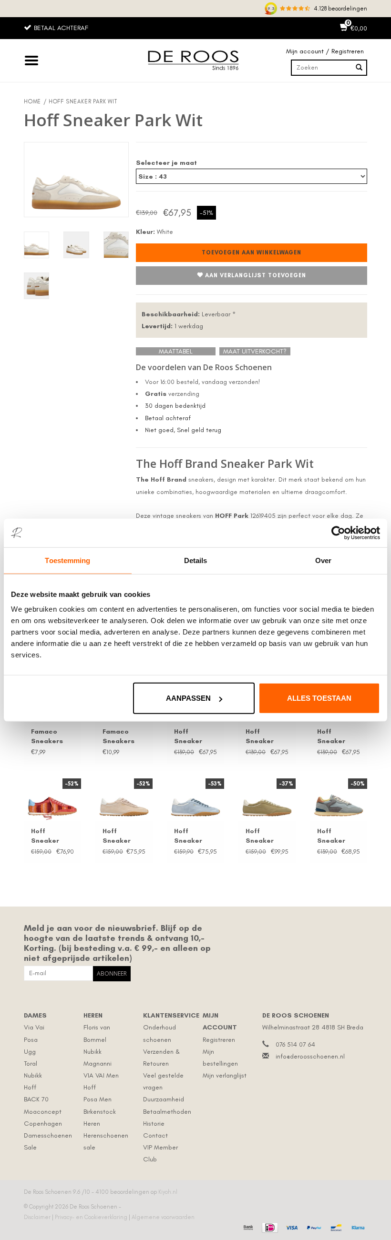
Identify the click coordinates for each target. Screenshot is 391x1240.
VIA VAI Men (101, 1075)
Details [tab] (195, 560)
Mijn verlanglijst (225, 1075)
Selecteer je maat (166, 163)
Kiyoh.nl (167, 1192)
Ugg (30, 1052)
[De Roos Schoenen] (195, 60)
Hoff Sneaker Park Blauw (335, 736)
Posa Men (97, 1099)
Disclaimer (38, 1217)
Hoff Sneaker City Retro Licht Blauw (336, 836)
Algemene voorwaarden (163, 1217)
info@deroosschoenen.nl (310, 1056)
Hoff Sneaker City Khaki (262, 736)
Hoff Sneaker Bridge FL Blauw (189, 836)
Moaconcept (43, 1112)
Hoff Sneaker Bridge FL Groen (261, 836)
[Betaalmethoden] (247, 1226)
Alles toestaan (319, 698)
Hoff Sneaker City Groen (192, 736)
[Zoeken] (359, 68)
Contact (155, 1135)
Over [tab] (323, 560)
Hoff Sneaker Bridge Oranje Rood (51, 836)
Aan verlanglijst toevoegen (255, 275)
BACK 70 (36, 1099)
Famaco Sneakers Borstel (47, 736)
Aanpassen (188, 698)
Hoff (30, 1087)
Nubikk (33, 1075)
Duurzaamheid (163, 1099)
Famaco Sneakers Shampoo (118, 736)
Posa (31, 1040)
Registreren (219, 1040)
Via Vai (34, 1027)
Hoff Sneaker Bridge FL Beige (118, 836)
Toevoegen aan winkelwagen (251, 252)
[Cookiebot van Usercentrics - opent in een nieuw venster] (338, 532)
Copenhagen (43, 1123)
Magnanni (97, 1063)
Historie (154, 1123)
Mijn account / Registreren (325, 51)
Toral (30, 1063)
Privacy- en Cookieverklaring (92, 1217)
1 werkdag (172, 326)
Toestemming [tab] (67, 560)
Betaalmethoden (167, 1112)
